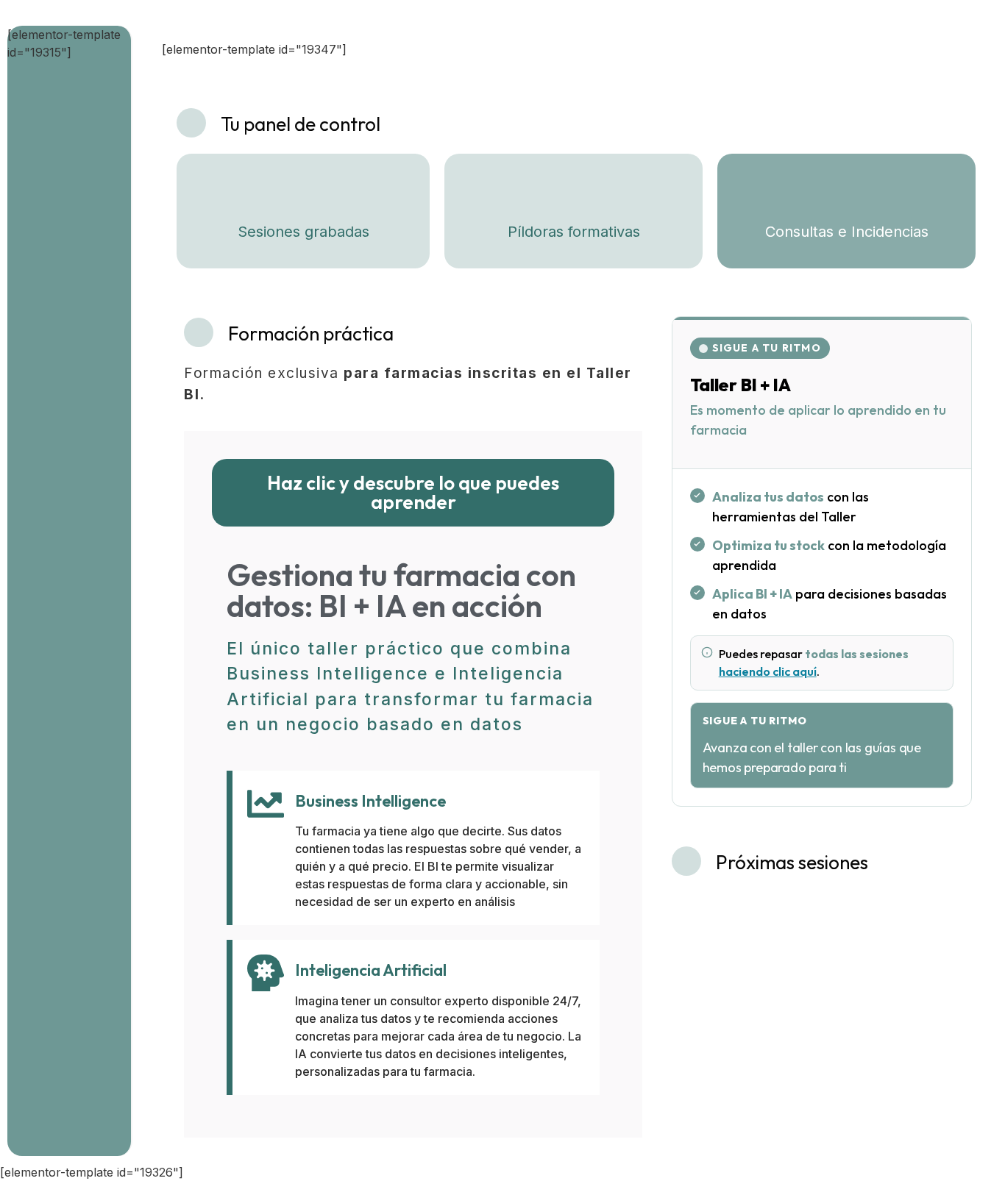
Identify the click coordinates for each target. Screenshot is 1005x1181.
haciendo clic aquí (768, 671)
